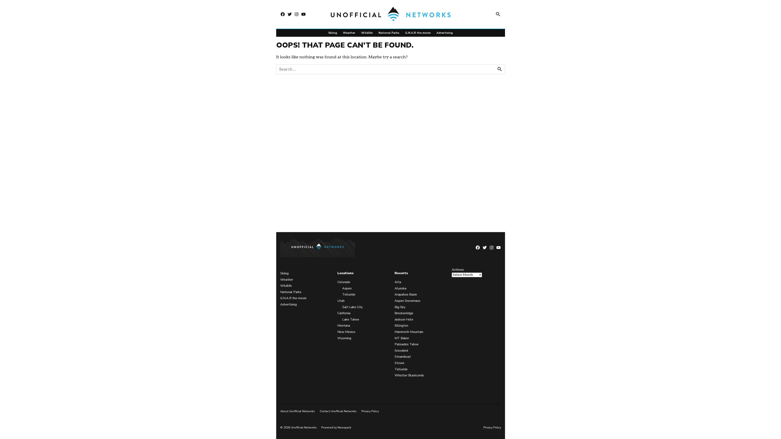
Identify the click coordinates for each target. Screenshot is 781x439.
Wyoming (344, 338)
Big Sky (400, 307)
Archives (458, 269)
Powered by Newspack (336, 427)
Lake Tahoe (350, 319)
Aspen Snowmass (407, 301)
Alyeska (400, 288)
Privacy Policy (370, 411)
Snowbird (401, 350)
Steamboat (403, 356)
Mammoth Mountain (409, 332)
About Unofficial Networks (297, 411)
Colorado (343, 282)
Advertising (444, 33)
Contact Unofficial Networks (338, 411)
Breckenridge (404, 313)
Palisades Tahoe (407, 344)
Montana (343, 325)
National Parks (389, 33)
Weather (349, 33)
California (343, 313)
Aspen (347, 288)
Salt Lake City (352, 307)
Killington (401, 325)
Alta (398, 282)
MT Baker (402, 338)
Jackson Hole (404, 319)
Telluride (348, 294)
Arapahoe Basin (406, 294)
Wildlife (367, 33)
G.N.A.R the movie (418, 33)
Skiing (332, 33)
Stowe (399, 363)
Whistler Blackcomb (409, 375)
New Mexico (346, 332)
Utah (341, 301)
